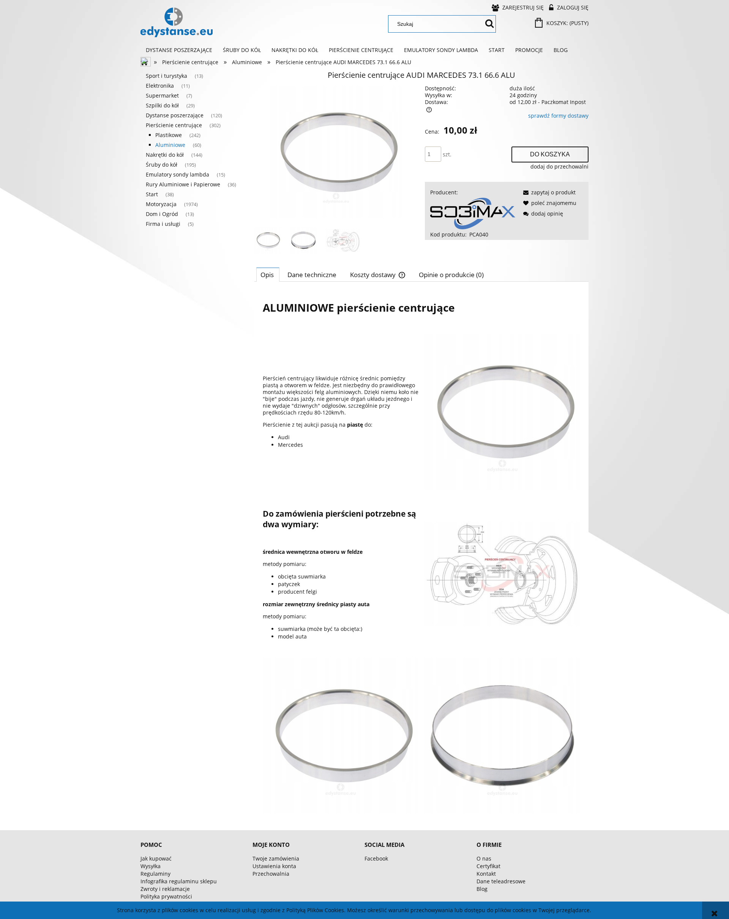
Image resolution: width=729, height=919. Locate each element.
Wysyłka (150, 866)
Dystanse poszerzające (175, 115)
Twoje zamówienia (275, 858)
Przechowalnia (270, 873)
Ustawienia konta (274, 866)
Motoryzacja (161, 204)
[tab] (267, 274)
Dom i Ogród (162, 214)
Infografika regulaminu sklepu (178, 881)
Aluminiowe (170, 144)
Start (152, 194)
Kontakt (486, 873)
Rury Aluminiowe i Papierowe (183, 184)
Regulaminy (155, 873)
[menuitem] (179, 50)
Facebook (376, 858)
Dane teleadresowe (501, 881)
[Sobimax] (472, 212)
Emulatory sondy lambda (177, 174)
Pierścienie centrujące (174, 125)
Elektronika (160, 85)
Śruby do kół (161, 164)
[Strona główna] (176, 22)
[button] (548, 192)
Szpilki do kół (162, 105)
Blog (482, 888)
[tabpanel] (421, 553)
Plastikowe (168, 135)
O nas (484, 858)
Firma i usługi (163, 223)
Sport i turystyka (166, 75)
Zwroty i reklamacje (165, 888)
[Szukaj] (489, 24)
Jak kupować (156, 858)
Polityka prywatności (166, 896)
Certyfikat (488, 866)
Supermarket (162, 95)
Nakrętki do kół (165, 154)
